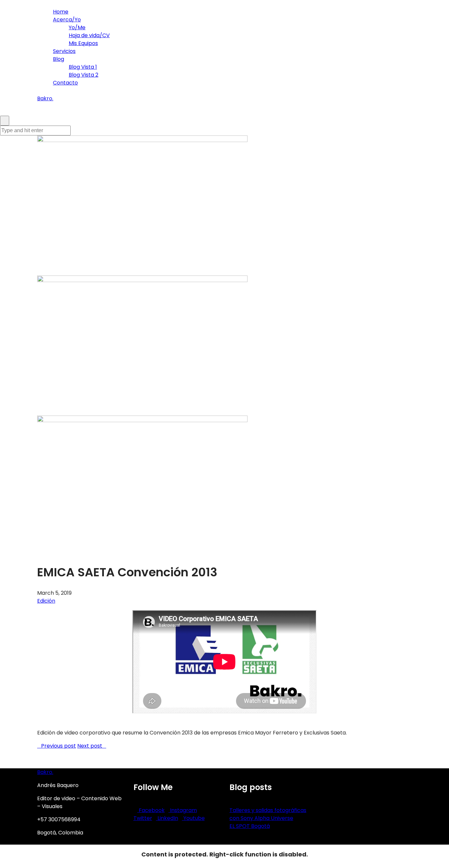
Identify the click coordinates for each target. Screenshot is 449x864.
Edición (46, 601)
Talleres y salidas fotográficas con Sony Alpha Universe (267, 814)
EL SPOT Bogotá (249, 826)
